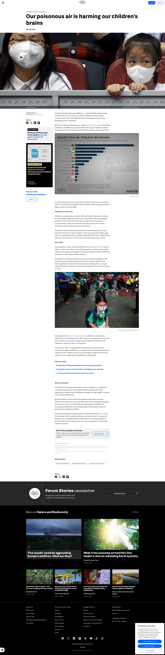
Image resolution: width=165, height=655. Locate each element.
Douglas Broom (31, 113)
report (102, 414)
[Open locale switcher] (2, 650)
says (83, 113)
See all (136, 512)
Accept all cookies (150, 646)
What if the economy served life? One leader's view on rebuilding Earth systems (111, 554)
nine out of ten (91, 125)
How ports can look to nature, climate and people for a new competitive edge (66, 588)
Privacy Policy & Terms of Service (82, 644)
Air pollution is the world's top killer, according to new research (79, 369)
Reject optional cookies (149, 641)
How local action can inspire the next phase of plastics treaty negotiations (95, 588)
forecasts (99, 247)
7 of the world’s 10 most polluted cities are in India (75, 373)
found (72, 238)
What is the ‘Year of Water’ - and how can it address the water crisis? (39, 587)
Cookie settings (150, 650)
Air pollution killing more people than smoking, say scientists (78, 365)
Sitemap (82, 647)
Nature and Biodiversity (36, 12)
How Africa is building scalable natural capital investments (123, 587)
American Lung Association (77, 336)
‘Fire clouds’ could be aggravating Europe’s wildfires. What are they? (50, 554)
